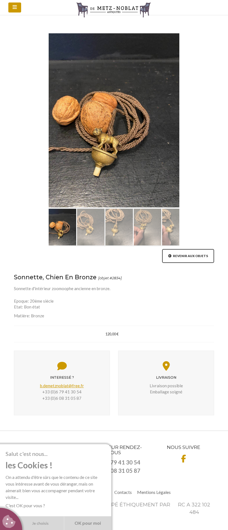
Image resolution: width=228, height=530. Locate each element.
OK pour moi (88, 523)
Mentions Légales (154, 492)
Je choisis (40, 523)
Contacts (123, 492)
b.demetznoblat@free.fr (62, 385)
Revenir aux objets (189, 256)
